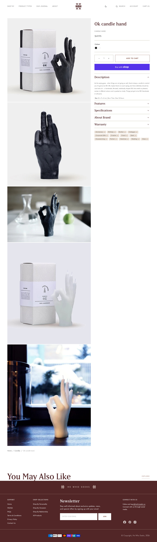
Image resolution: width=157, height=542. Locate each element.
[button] (120, 6)
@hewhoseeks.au (139, 504)
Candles (17, 451)
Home (9, 451)
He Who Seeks (138, 536)
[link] (78, 487)
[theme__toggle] (106, 6)
